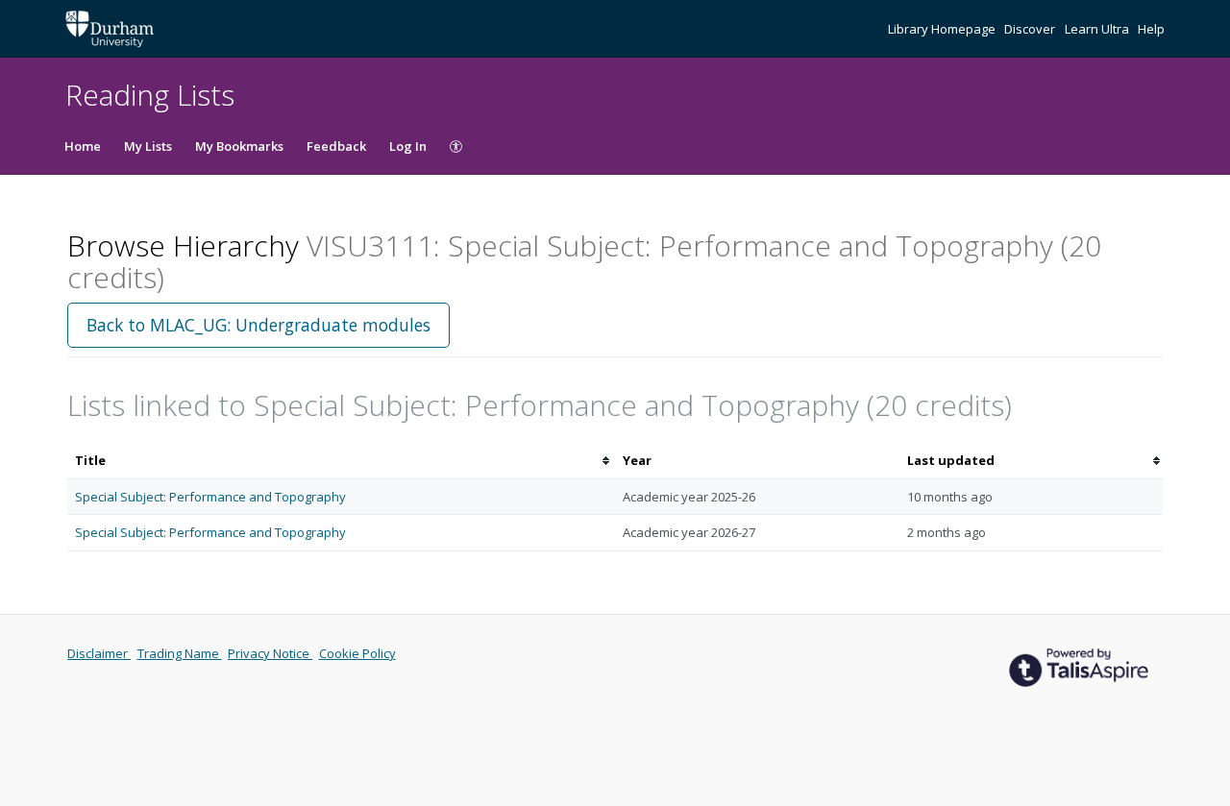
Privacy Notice (270, 653)
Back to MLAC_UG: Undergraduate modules (258, 324)
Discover (1031, 28)
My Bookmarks (239, 146)
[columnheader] (341, 460)
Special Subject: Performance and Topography (210, 496)
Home (82, 146)
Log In (408, 146)
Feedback (336, 146)
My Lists (148, 146)
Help (1151, 28)
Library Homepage (943, 28)
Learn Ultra (1098, 28)
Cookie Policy (357, 653)
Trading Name (179, 653)
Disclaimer (99, 653)
